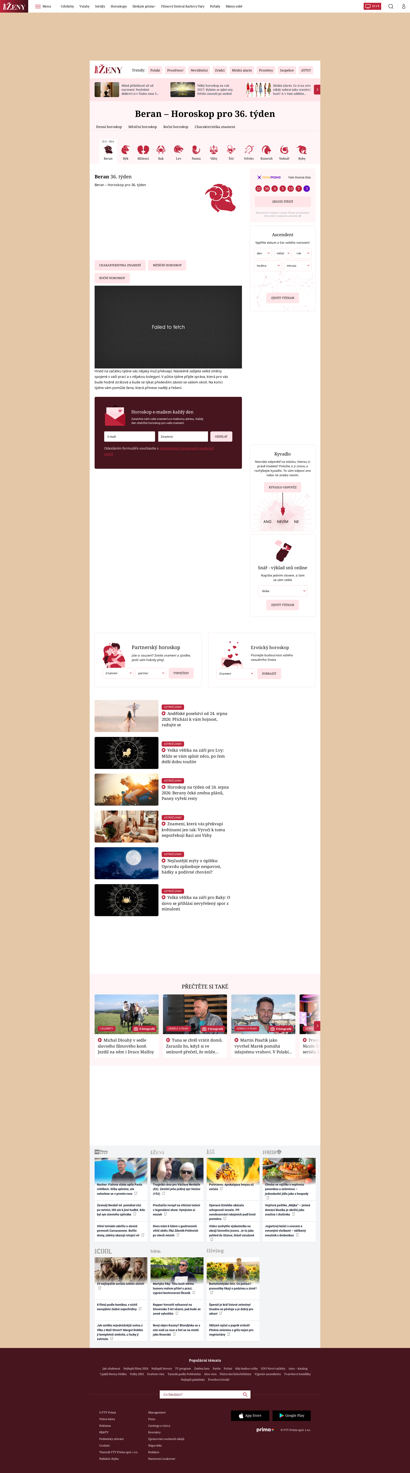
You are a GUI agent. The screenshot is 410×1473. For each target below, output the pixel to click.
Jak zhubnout (111, 1368)
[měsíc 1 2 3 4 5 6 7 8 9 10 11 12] (282, 253)
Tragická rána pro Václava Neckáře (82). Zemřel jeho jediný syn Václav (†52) (176, 1189)
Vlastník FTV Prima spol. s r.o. (118, 1452)
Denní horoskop (109, 126)
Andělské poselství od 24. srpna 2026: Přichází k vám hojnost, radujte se (195, 719)
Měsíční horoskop (142, 126)
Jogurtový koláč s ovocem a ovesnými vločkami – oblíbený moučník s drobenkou (285, 1230)
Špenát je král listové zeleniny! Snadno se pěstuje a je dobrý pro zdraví (231, 1309)
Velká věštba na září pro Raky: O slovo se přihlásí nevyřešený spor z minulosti (196, 903)
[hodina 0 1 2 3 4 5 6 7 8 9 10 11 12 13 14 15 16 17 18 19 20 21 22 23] (267, 265)
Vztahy (84, 6)
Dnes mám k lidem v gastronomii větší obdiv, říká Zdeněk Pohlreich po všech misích (175, 1230)
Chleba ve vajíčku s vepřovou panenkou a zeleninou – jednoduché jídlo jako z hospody (286, 1189)
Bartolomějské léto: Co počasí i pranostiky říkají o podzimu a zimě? (233, 1286)
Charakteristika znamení (215, 126)
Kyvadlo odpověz (283, 487)
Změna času (201, 1368)
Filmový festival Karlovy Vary (182, 6)
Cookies (104, 1445)
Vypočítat (181, 673)
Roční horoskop (175, 126)
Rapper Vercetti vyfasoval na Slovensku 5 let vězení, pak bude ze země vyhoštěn (177, 1309)
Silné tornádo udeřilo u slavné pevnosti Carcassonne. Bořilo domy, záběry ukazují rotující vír (118, 1230)
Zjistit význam (282, 298)
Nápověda (155, 1445)
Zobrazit (269, 673)
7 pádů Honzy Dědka (113, 1374)
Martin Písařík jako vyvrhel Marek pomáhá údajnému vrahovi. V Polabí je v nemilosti (261, 1048)
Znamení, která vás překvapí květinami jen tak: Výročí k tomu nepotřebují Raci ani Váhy (193, 829)
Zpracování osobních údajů (166, 1439)
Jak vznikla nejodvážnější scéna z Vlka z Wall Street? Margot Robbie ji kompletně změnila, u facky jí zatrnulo (120, 1332)
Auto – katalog (298, 1368)
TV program (183, 1368)
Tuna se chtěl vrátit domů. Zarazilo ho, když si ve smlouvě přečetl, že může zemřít (194, 1048)
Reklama (105, 1426)
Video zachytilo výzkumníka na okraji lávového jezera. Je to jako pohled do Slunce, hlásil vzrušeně (231, 1230)
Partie (217, 1368)
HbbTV (103, 1432)
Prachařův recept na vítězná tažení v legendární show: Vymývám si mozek (176, 1210)
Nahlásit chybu (109, 1459)
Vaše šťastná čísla (299, 177)
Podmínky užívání (111, 1439)
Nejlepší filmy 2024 (135, 1368)
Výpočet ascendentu (268, 1374)
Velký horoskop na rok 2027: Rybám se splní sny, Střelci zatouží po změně (215, 89)
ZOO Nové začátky (273, 1368)
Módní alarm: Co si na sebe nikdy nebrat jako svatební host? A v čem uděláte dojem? (292, 91)
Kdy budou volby (246, 1368)
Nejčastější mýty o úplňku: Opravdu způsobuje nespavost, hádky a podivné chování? (191, 866)
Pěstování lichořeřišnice (235, 1374)
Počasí (228, 1368)
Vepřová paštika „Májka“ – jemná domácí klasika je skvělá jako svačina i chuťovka (287, 1210)
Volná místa (107, 1419)
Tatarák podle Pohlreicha (184, 1374)
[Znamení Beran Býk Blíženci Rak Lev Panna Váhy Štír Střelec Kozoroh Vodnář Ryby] (183, 436)
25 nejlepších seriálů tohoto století (120, 1283)
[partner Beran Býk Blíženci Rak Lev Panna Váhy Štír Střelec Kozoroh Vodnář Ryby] (150, 673)
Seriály (100, 6)
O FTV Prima (107, 1412)
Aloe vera (210, 1374)
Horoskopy (119, 6)
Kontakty (154, 1432)
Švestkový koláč (218, 1379)
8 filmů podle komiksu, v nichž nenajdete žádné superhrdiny (117, 1307)
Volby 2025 (137, 1374)
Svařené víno (155, 1374)
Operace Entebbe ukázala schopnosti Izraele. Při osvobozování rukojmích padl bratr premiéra (232, 1212)
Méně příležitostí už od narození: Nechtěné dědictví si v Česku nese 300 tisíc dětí (141, 91)
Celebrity (67, 6)
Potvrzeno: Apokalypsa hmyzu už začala (231, 1187)
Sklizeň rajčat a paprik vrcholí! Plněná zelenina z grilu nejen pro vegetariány (231, 1330)
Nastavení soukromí (161, 1459)
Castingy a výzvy (159, 1426)
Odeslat (221, 436)
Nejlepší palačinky (193, 1379)
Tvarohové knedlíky (297, 1374)
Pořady (215, 6)
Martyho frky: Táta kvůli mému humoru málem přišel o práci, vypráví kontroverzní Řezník (173, 1288)
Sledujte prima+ (143, 6)
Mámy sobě (234, 6)
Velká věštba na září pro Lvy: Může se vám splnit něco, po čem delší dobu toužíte (193, 755)
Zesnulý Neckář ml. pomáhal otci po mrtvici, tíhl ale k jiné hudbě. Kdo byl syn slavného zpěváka (121, 1210)
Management (157, 1412)
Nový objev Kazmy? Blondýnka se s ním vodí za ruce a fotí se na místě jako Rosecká (176, 1330)
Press (151, 1419)
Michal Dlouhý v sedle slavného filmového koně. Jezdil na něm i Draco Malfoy (126, 1045)
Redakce (153, 1452)
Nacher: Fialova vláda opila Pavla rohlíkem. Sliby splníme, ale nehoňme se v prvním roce (119, 1189)
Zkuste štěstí (282, 202)
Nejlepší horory (161, 1368)
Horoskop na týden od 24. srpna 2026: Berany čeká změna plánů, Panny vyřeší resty (195, 792)
